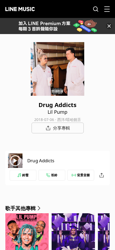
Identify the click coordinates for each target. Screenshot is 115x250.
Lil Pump (57, 112)
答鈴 (54, 175)
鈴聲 (25, 175)
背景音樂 (83, 175)
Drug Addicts (40, 160)
